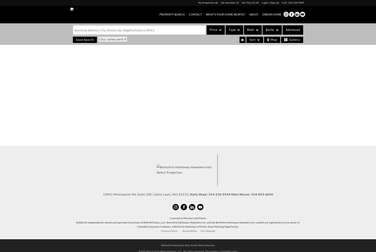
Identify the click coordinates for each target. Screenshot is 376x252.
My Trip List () (250, 2)
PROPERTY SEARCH (172, 14)
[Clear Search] (243, 40)
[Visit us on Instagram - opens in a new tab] (286, 14)
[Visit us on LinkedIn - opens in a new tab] (297, 14)
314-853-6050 (262, 194)
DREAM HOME (271, 14)
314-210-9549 (296, 2)
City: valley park (111, 39)
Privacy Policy (169, 231)
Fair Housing (208, 231)
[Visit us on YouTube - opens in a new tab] (302, 14)
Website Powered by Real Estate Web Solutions (188, 245)
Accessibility (190, 231)
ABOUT (253, 14)
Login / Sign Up (270, 2)
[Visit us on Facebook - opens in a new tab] (291, 14)
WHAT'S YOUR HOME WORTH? (225, 14)
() (208, 2)
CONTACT (195, 14)
